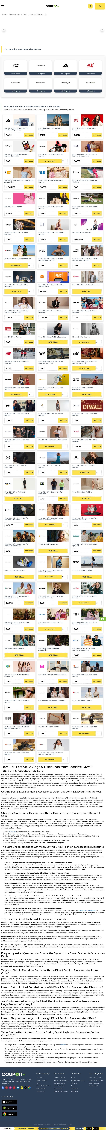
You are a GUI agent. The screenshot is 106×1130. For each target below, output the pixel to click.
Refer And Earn (59, 1086)
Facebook (82, 910)
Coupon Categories (96, 1080)
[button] (3, 29)
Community (58, 1088)
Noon (73, 1086)
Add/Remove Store (61, 1091)
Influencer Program (61, 1080)
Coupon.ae (12, 832)
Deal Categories (94, 1083)
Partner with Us (59, 1078)
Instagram (91, 910)
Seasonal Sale (94, 1086)
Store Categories (95, 1078)
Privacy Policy (41, 1088)
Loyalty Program (60, 1083)
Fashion (63, 1045)
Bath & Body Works (78, 1080)
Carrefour (74, 1088)
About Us (39, 1078)
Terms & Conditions (43, 1086)
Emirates (74, 1091)
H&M (73, 1078)
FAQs (38, 1083)
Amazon (74, 1083)
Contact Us (40, 1091)
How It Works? (41, 1080)
